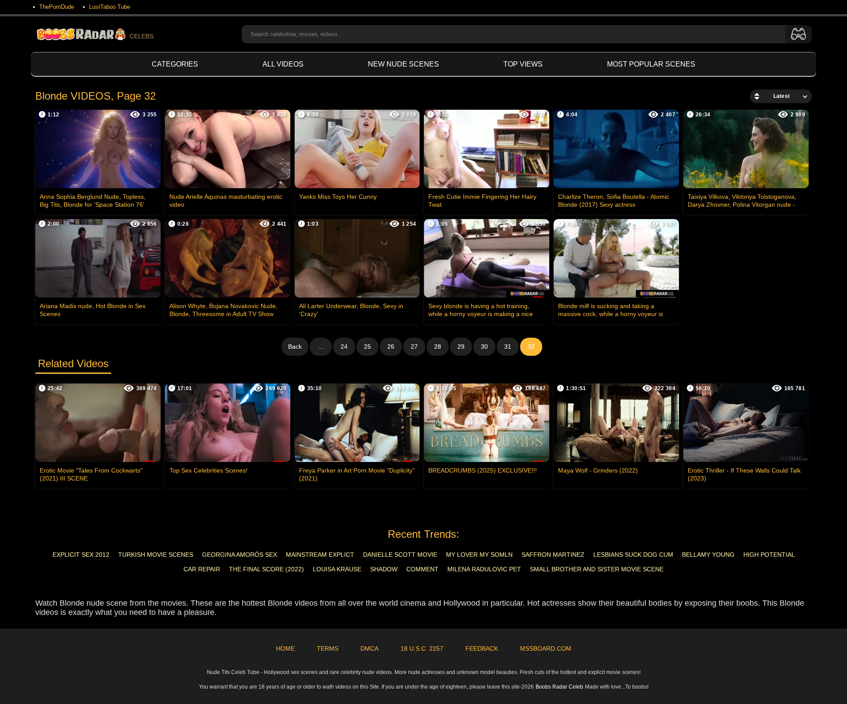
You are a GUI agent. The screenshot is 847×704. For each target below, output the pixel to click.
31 (507, 346)
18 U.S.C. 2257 (422, 648)
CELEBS (142, 36)
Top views (523, 64)
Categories (175, 64)
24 (344, 346)
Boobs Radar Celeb (559, 687)
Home (285, 648)
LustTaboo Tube (109, 7)
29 (461, 346)
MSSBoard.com (545, 648)
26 (390, 346)
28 (437, 346)
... (320, 346)
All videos (283, 64)
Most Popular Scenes (651, 64)
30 (484, 346)
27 (414, 346)
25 (367, 346)
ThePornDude (56, 7)
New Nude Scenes (403, 64)
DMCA (369, 648)
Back (295, 346)
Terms (327, 648)
